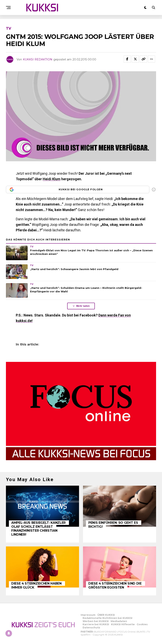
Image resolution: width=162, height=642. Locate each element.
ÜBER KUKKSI (106, 614)
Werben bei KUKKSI (96, 621)
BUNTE (141, 631)
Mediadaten (119, 621)
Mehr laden (83, 306)
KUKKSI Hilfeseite (123, 624)
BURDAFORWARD (105, 631)
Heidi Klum (51, 179)
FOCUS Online (126, 631)
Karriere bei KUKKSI (96, 624)
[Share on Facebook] (127, 59)
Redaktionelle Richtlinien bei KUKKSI (107, 618)
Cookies (142, 624)
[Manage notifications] (9, 633)
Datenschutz (91, 627)
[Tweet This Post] (135, 59)
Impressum (88, 614)
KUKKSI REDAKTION (37, 59)
